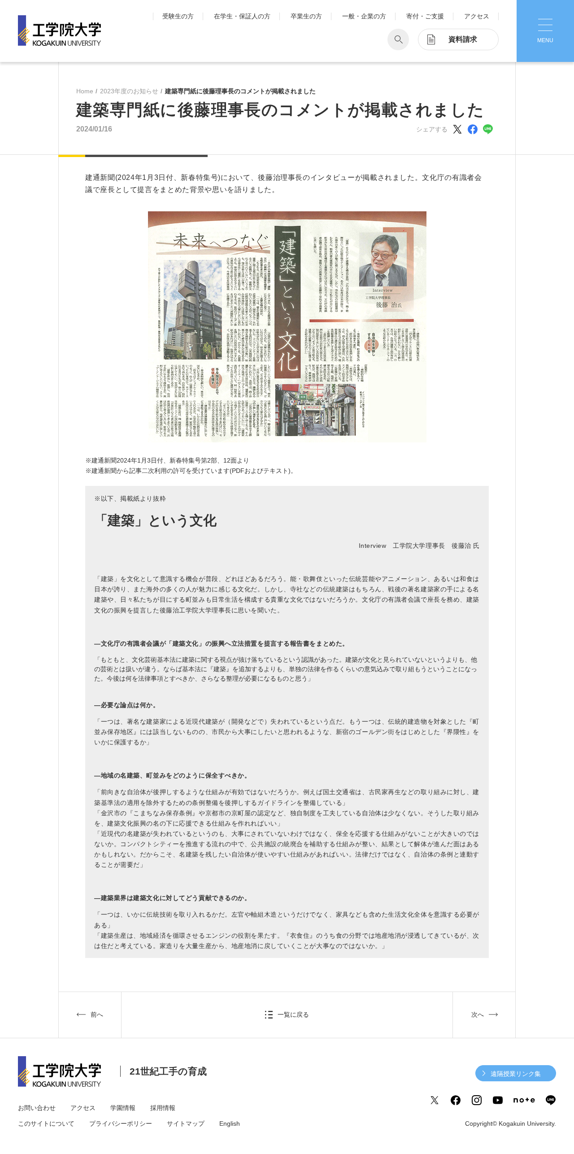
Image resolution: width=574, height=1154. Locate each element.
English (229, 1123)
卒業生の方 (306, 16)
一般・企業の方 (364, 16)
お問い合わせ (37, 1107)
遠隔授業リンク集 (516, 1073)
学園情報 (122, 1107)
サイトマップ (185, 1123)
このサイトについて (46, 1123)
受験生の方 (178, 16)
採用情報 (162, 1107)
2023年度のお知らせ (129, 91)
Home (84, 91)
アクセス (476, 16)
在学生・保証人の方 (242, 16)
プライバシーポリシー (120, 1123)
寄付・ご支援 (425, 16)
